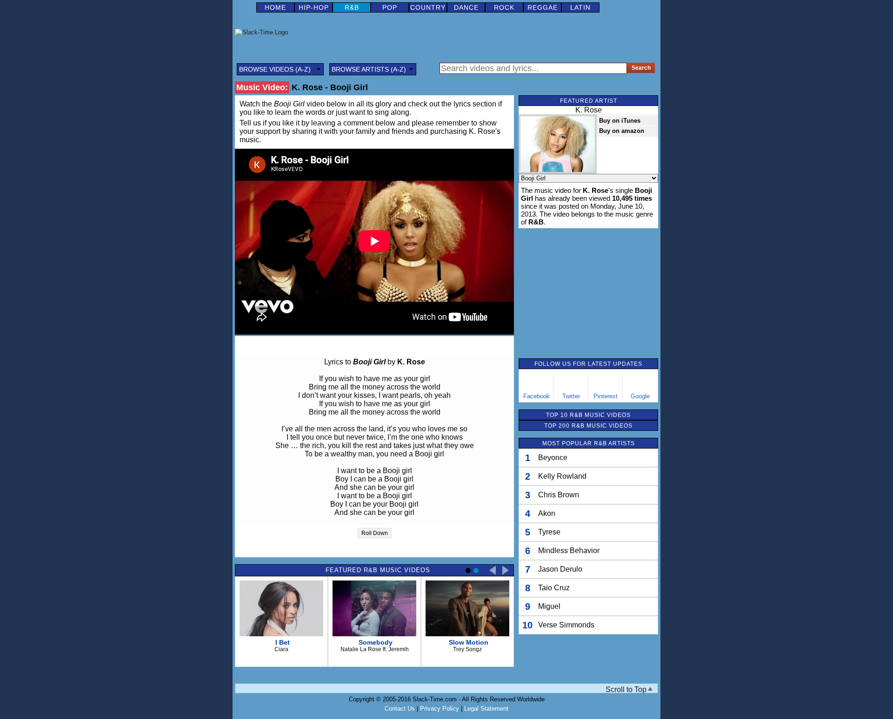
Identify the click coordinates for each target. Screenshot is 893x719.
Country (428, 7)
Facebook (536, 396)
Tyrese (549, 532)
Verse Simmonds (566, 625)
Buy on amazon (621, 130)
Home (275, 7)
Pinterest (605, 396)
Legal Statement (486, 708)
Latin (580, 7)
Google (640, 396)
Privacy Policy (439, 708)
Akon (546, 513)
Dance (466, 7)
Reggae (542, 7)
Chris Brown (558, 495)
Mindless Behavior (569, 550)
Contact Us (400, 708)
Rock (504, 7)
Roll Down (374, 533)
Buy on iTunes (619, 120)
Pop (389, 7)
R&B (352, 7)
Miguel (549, 606)
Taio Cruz (554, 588)
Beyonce (552, 458)
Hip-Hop (314, 7)
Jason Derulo (560, 569)
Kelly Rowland (562, 476)
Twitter (571, 396)
